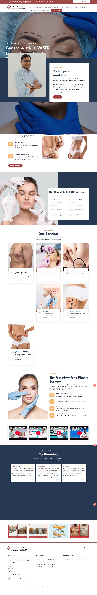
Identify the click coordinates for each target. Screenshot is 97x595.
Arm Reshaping (52, 562)
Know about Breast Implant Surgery (23, 159)
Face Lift (39, 559)
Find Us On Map (45, 10)
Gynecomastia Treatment (51, 7)
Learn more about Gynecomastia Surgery (24, 135)
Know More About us (15, 165)
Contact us (37, 10)
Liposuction (52, 564)
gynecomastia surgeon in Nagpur (74, 80)
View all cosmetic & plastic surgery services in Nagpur (63, 389)
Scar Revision (40, 566)
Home (30, 7)
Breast (61, 7)
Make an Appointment (14, 50)
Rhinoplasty (52, 559)
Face (77, 7)
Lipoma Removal (69, 7)
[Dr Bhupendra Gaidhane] (16, 7)
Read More (57, 96)
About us (82, 7)
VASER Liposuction (38, 7)
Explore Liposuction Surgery (21, 149)
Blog (31, 10)
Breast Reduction (41, 562)
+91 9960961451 (41, 1)
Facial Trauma (52, 566)
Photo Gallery (56, 10)
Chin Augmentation (41, 564)
